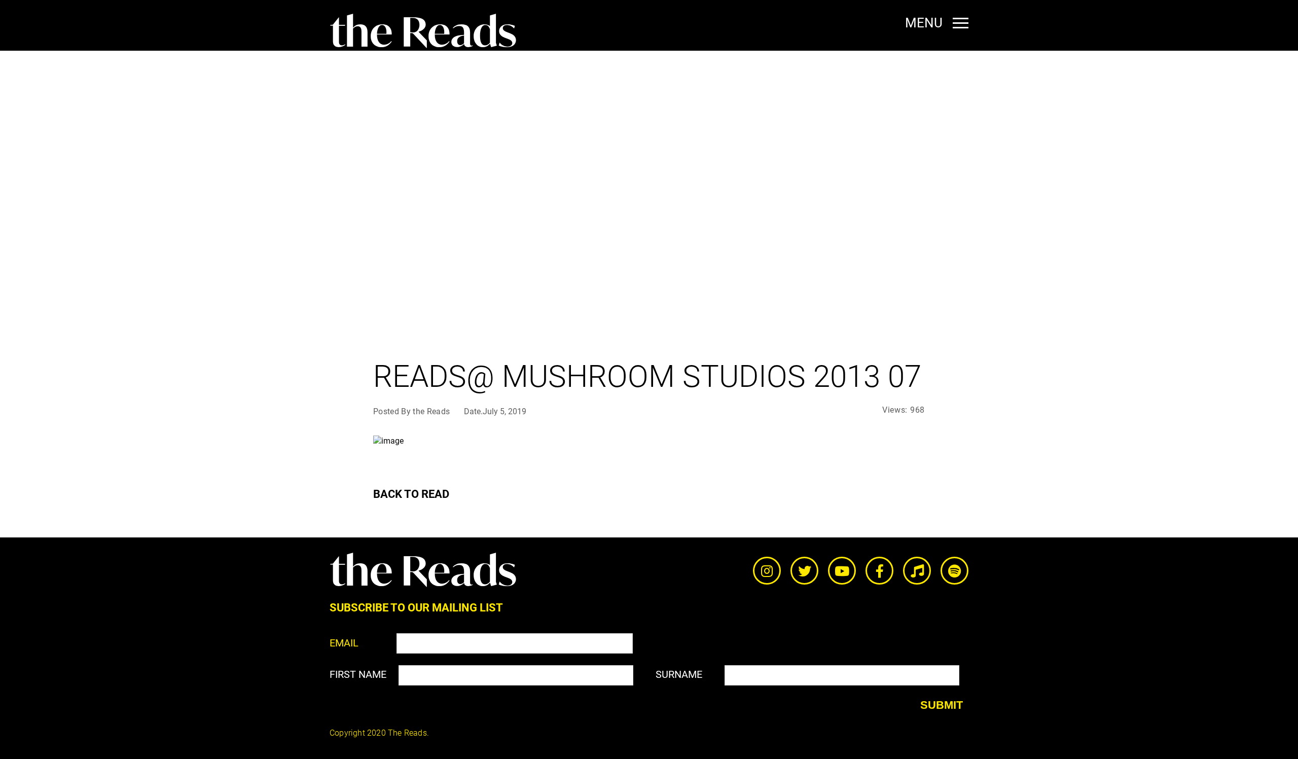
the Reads (423, 32)
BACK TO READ (411, 494)
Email (344, 643)
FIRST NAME (358, 674)
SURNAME (679, 674)
